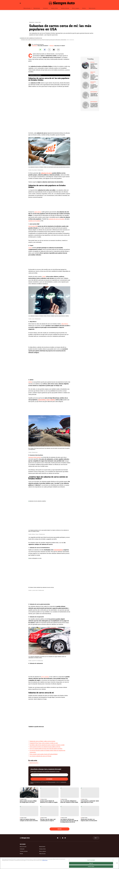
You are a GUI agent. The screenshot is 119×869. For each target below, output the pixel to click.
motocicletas (42, 399)
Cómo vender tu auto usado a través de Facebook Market (44, 754)
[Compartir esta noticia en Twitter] (49, 49)
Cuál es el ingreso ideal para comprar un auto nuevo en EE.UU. (29, 820)
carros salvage (45, 676)
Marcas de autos (27, 8)
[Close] (117, 863)
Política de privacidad (51, 782)
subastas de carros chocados (56, 219)
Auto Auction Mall (32, 226)
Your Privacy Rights (91, 860)
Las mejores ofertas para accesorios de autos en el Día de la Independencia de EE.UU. (69, 821)
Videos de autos (92, 8)
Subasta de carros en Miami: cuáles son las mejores (42, 741)
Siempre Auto (31, 22)
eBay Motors (64, 324)
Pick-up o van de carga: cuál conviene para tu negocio (47, 820)
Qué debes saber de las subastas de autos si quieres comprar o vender (47, 745)
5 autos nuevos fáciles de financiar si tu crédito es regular (49, 801)
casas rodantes (50, 399)
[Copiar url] (58, 49)
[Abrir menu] (20, 3)
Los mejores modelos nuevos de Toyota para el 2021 (94, 86)
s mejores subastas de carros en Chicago (41, 756)
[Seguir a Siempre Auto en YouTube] (65, 838)
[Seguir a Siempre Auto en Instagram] (62, 838)
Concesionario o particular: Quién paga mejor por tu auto (90, 801)
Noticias (84, 8)
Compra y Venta (54, 8)
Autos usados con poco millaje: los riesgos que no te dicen (28, 801)
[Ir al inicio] (25, 838)
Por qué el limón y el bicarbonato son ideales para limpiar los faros (94, 105)
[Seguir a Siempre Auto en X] (60, 838)
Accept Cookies (91, 866)
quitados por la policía (34, 220)
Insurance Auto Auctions (34, 457)
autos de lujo (37, 212)
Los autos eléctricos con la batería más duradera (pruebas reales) (94, 77)
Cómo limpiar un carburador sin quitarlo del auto (94, 94)
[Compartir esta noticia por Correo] (53, 49)
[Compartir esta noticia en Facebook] (44, 49)
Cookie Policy (44, 860)
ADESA (30, 382)
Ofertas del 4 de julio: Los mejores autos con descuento (89, 820)
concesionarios (58, 550)
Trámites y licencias (65, 8)
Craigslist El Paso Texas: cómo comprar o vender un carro (44, 743)
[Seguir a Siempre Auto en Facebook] (57, 838)
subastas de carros (46, 173)
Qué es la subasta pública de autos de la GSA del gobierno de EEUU (46, 748)
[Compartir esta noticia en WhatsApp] (40, 49)
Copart (30, 247)
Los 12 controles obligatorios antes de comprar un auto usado (69, 801)
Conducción (45, 8)
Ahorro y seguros (75, 8)
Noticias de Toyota (93, 82)
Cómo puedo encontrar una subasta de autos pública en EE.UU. (45, 746)
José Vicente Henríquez (39, 44)
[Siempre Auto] (62, 3)
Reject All (91, 863)
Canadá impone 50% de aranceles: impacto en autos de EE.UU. (93, 66)
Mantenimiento (37, 8)
